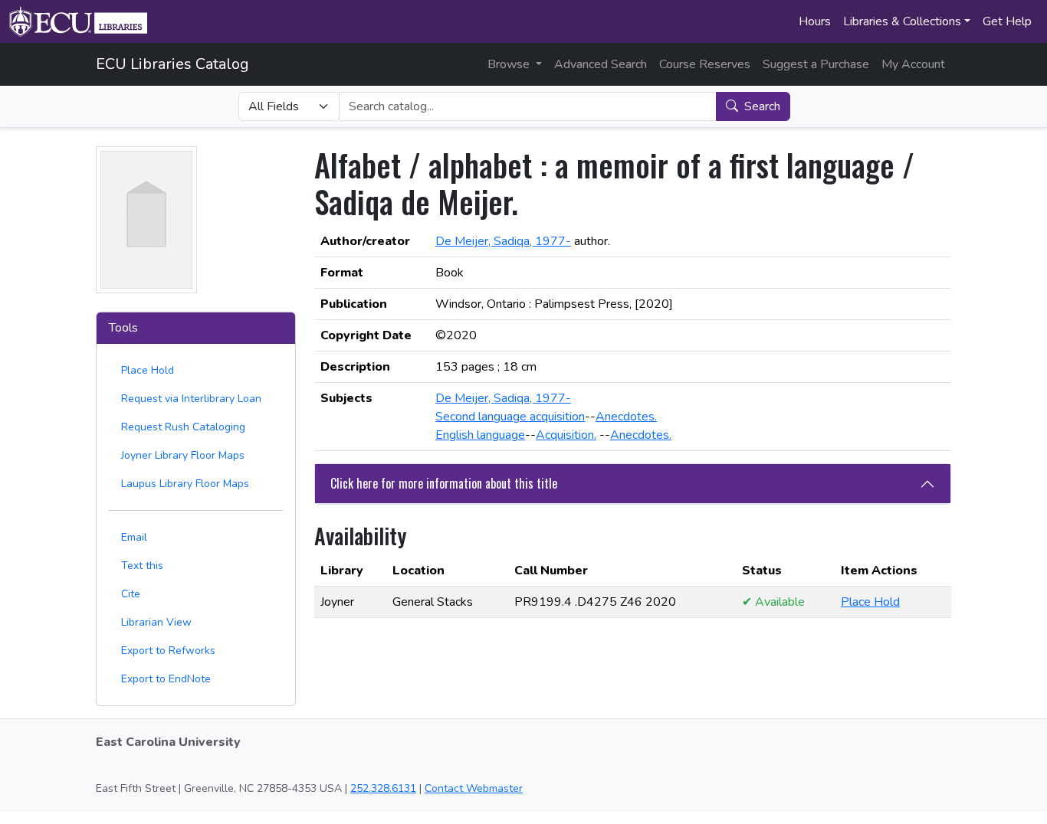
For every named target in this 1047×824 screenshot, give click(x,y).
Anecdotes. (626, 416)
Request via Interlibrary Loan (191, 398)
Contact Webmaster (474, 788)
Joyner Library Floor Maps (183, 455)
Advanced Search (600, 64)
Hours (815, 21)
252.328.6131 (383, 788)
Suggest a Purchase (816, 64)
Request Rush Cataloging (183, 427)
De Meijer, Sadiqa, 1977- (503, 241)
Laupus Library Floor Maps (185, 483)
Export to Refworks (168, 650)
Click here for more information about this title (443, 483)
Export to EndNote (166, 679)
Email (134, 537)
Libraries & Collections (902, 21)
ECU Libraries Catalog (172, 64)
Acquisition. (566, 435)
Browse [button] (510, 64)
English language (480, 435)
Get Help (1007, 21)
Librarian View (156, 622)
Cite (130, 594)
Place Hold (147, 370)
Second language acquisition (510, 416)
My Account (913, 64)
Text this (142, 565)
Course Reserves (704, 64)
